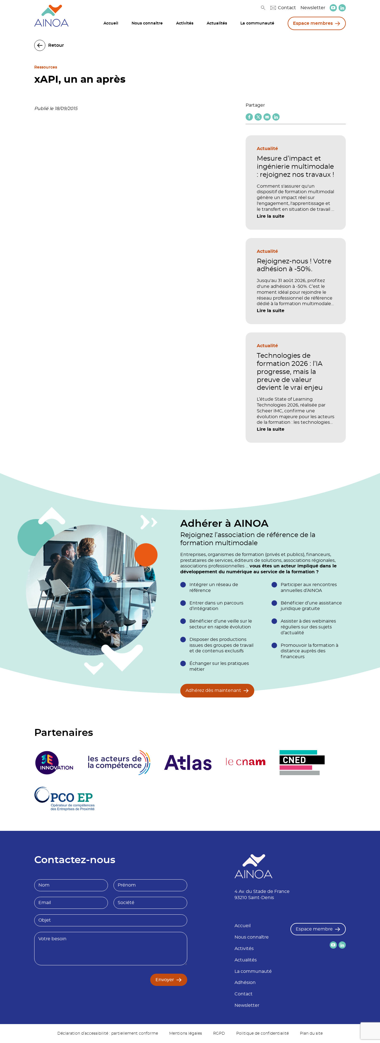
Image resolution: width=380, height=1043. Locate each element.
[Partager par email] (267, 117)
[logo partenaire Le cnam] (246, 762)
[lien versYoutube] (333, 7)
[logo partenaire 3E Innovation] (54, 762)
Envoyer (165, 980)
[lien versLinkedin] (342, 8)
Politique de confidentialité (262, 1033)
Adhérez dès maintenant (213, 690)
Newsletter (312, 8)
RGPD (219, 1033)
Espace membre (314, 929)
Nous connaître (147, 23)
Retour (56, 45)
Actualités (217, 23)
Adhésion (245, 982)
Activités (184, 23)
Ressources (45, 67)
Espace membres (313, 23)
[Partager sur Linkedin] (276, 117)
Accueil (110, 23)
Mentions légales (185, 1033)
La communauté (257, 23)
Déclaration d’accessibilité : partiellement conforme (107, 1033)
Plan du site (311, 1033)
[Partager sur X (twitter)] (258, 117)
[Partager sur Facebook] (249, 117)
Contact (287, 8)
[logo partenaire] (119, 762)
